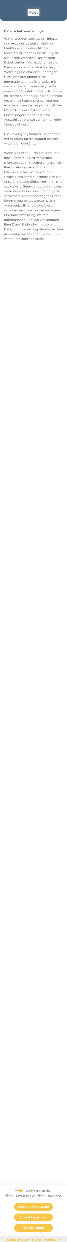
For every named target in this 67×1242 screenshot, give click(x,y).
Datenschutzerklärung (23, 1239)
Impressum (53, 1239)
